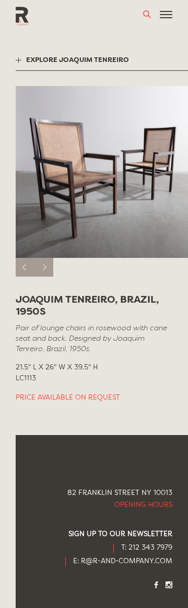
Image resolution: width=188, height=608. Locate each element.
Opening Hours (143, 505)
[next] (43, 267)
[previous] (25, 267)
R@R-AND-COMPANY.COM (126, 561)
